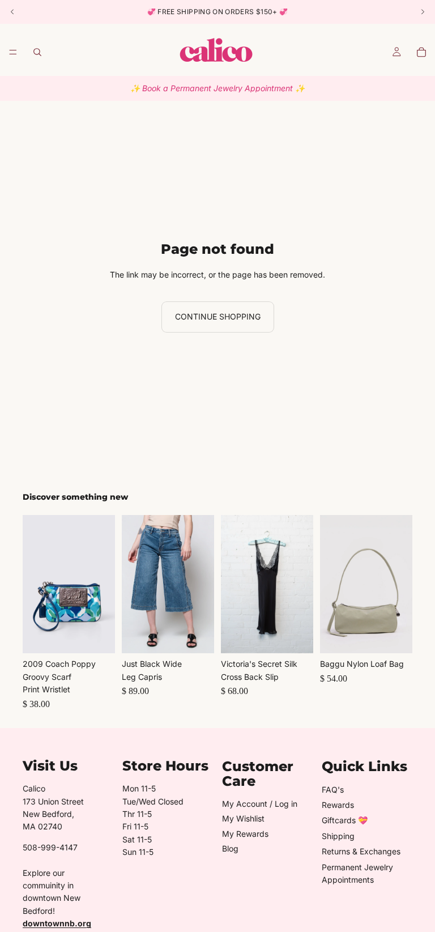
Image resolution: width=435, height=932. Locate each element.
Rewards (338, 805)
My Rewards (245, 834)
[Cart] (421, 52)
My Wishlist (243, 818)
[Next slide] (102, 584)
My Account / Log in (259, 803)
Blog (230, 848)
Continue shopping (218, 316)
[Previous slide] (35, 584)
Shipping (338, 836)
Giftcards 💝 (345, 820)
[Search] (37, 52)
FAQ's (333, 789)
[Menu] (13, 52)
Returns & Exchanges (361, 851)
